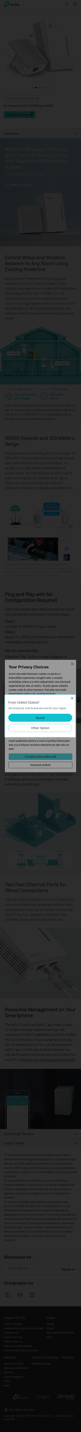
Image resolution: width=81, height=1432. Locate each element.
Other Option (40, 728)
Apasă (40, 718)
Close (72, 698)
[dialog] (40, 716)
